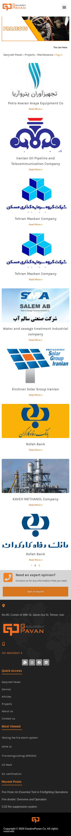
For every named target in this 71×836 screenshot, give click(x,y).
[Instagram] (32, 662)
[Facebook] (39, 662)
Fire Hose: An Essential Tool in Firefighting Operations (35, 792)
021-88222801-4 (12, 653)
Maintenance (45, 54)
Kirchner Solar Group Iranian (35, 389)
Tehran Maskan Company (36, 219)
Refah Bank (35, 444)
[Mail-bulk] (25, 662)
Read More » (35, 109)
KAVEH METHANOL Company (35, 499)
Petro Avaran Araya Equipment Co (35, 103)
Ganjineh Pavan (12, 54)
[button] (64, 7)
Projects (30, 54)
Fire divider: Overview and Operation (24, 799)
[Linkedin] (46, 662)
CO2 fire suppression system (19, 806)
